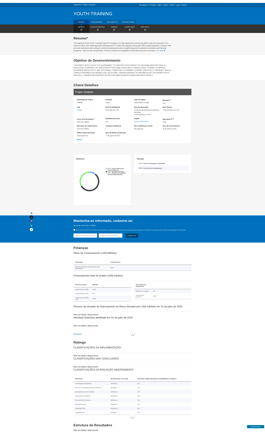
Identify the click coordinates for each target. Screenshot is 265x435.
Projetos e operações (89, 5)
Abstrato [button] (81, 27)
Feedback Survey (256, 427)
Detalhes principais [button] (98, 27)
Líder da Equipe (139, 100)
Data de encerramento (171, 126)
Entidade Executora (112, 118)
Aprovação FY (168, 119)
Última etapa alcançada (86, 133)
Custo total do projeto (86, 119)
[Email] (31, 213)
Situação (108, 100)
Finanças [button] (114, 27)
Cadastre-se (131, 235)
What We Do (77, 5)
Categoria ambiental (113, 126)
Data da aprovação (141, 107)
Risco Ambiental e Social (143, 126)
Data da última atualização (115, 133)
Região (136, 118)
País (78, 107)
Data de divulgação (112, 107)
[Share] (31, 221)
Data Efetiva (167, 107)
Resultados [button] (145, 27)
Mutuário (167, 100)
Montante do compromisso (87, 126)
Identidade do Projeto (85, 100)
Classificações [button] (129, 27)
